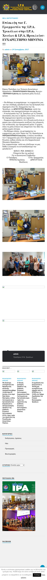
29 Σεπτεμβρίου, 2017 (20, 49)
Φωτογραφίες (12, 18)
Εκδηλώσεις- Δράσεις (13, 438)
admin (7, 49)
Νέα (4, 18)
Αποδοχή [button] (37, 575)
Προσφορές (9, 449)
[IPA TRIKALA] (20, 9)
